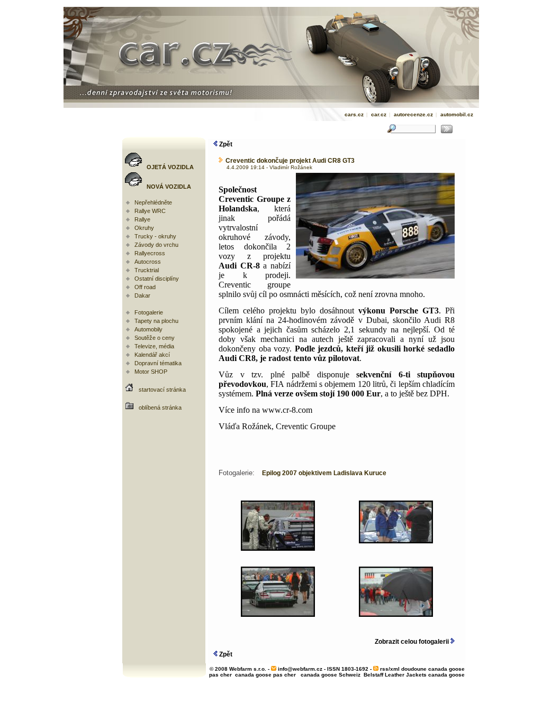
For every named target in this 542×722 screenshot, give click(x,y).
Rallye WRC (150, 211)
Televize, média (154, 346)
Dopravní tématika (158, 363)
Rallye (142, 219)
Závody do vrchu (156, 245)
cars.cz (354, 114)
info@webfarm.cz (300, 669)
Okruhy (144, 228)
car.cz (378, 114)
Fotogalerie (148, 312)
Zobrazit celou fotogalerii (412, 641)
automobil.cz (456, 114)
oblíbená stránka (160, 407)
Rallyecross (149, 253)
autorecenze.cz (413, 114)
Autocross (147, 261)
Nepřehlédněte (153, 202)
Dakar (142, 295)
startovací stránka (162, 389)
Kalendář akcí (152, 354)
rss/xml (390, 669)
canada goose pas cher (265, 675)
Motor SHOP (150, 371)
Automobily (148, 329)
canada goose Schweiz (330, 675)
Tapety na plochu (156, 321)
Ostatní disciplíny (156, 278)
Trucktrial (146, 270)
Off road (145, 287)
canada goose (446, 675)
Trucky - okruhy (155, 236)
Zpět (225, 144)
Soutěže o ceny (154, 338)
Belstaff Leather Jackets (395, 675)
